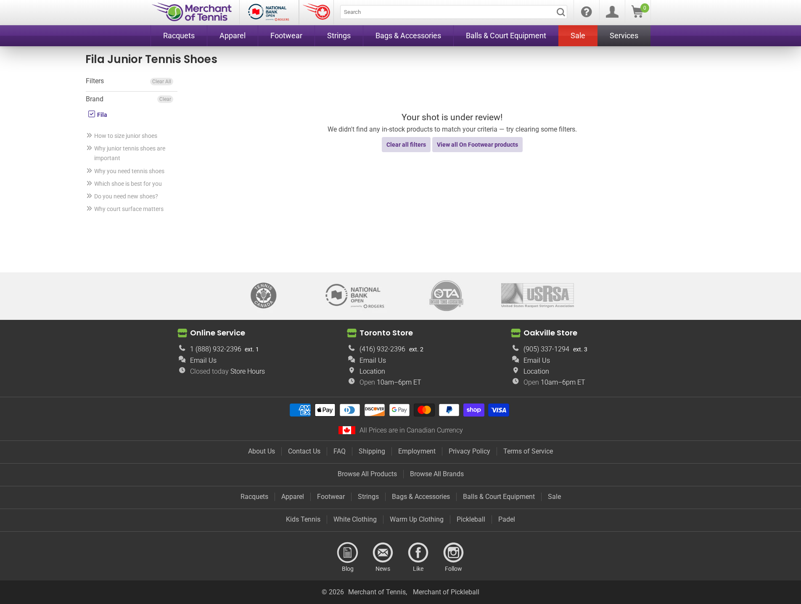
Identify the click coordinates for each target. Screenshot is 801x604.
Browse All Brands (437, 474)
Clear (165, 99)
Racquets (254, 497)
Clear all (161, 81)
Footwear (331, 497)
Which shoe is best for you (128, 183)
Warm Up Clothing (417, 519)
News (383, 552)
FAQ (339, 451)
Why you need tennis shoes (129, 171)
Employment (417, 451)
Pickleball (471, 519)
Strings (368, 497)
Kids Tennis (303, 519)
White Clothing (355, 519)
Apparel (292, 497)
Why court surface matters (129, 209)
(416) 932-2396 (382, 349)
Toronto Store (386, 332)
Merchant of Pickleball (446, 592)
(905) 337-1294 (546, 349)
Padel (506, 519)
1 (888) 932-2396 (215, 349)
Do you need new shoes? (126, 196)
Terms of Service (528, 451)
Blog (348, 552)
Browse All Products (367, 474)
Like (418, 552)
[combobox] (453, 12)
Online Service (217, 332)
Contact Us (304, 451)
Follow (454, 552)
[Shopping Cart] (637, 15)
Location (372, 371)
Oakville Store (550, 332)
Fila (101, 114)
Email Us (203, 360)
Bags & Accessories (421, 497)
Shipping (372, 451)
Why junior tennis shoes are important (129, 153)
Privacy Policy (469, 451)
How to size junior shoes (125, 135)
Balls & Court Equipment (499, 497)
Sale (554, 497)
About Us (261, 451)
